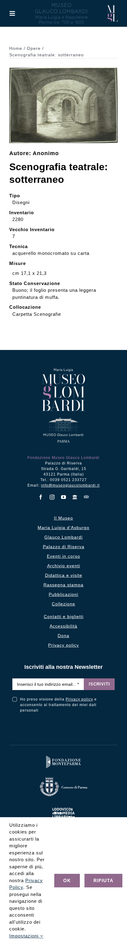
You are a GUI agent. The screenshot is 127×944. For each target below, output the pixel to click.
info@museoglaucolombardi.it (70, 485)
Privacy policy (79, 699)
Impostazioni (24, 935)
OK (67, 880)
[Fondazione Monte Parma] (63, 757)
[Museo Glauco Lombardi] (112, 7)
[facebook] (40, 497)
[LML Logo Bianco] (63, 806)
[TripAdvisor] (86, 496)
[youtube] (63, 497)
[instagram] (52, 497)
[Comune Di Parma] (63, 778)
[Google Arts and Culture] (75, 497)
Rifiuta (103, 880)
